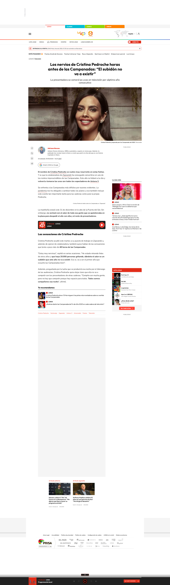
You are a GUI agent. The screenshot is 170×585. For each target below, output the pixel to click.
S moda (97, 545)
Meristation (115, 545)
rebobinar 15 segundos (79, 581)
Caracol (120, 540)
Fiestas (85, 313)
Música (41, 42)
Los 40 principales (72, 540)
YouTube (81, 514)
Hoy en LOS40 (73, 42)
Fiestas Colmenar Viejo (72, 54)
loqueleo (106, 545)
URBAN (109, 26)
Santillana (81, 540)
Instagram (73, 514)
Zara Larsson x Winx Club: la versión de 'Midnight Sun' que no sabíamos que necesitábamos (125, 206)
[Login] (139, 33)
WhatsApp (32, 158)
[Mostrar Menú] (31, 34)
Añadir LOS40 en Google (50, 165)
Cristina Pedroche (58, 172)
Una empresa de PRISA (45, 541)
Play (85, 581)
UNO (76, 542)
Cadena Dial (96, 542)
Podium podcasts (81, 545)
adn (113, 540)
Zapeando (62, 313)
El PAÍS (62, 540)
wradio (81, 542)
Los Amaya (130, 54)
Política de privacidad (67, 535)
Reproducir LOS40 (102, 225)
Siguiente (96, 581)
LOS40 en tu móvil (109, 535)
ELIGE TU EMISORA (130, 581)
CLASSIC (70, 26)
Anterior (74, 581)
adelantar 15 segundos (91, 581)
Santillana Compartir (92, 540)
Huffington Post (65, 542)
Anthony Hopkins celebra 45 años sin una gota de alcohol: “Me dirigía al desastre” (83, 499)
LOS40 (49, 26)
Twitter (32, 153)
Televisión (38, 59)
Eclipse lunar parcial (118, 54)
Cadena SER (100, 540)
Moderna (71, 545)
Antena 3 (94, 181)
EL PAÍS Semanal (104, 542)
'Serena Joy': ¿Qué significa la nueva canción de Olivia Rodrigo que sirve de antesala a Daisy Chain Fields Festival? (125, 217)
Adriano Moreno (54, 148)
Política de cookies (80, 535)
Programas (54, 42)
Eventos (63, 42)
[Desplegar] (85, 575)
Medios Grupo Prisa (45, 546)
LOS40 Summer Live (87, 42)
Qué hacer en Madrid (102, 54)
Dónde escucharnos (121, 535)
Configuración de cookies (95, 535)
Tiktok (77, 514)
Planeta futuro (111, 542)
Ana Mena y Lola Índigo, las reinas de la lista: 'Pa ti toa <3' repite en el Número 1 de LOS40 (126, 228)
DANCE (89, 26)
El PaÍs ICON (89, 545)
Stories (96, 514)
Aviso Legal (46, 535)
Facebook (32, 148)
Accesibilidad (55, 535)
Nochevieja (53, 313)
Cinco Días (89, 542)
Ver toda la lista (126, 308)
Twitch (92, 514)
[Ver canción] (117, 276)
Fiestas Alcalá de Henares (54, 54)
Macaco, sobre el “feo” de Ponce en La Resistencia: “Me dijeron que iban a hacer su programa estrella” (59, 500)
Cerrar (140, 48)
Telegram (32, 163)
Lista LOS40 (32, 42)
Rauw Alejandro (87, 54)
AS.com (106, 540)
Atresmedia (77, 313)
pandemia (42, 190)
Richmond (61, 545)
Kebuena (118, 542)
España (130, 34)
